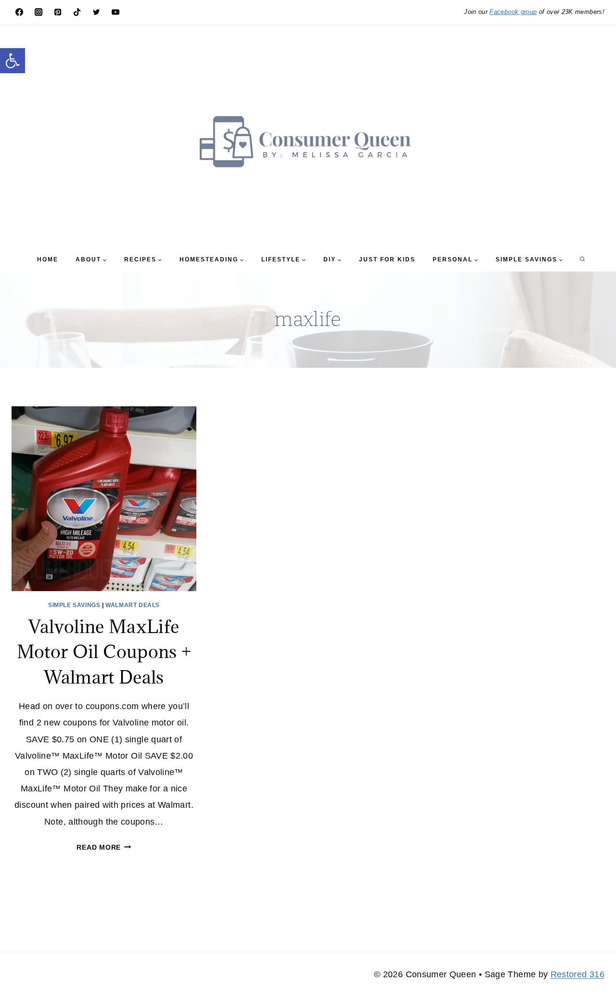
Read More (104, 847)
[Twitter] (96, 12)
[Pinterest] (57, 12)
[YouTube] (115, 12)
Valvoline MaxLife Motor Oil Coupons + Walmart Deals (104, 651)
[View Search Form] (582, 259)
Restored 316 (577, 974)
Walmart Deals (132, 605)
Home (47, 259)
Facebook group (513, 11)
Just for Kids (387, 259)
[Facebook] (19, 12)
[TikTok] (77, 12)
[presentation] (104, 498)
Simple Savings (74, 605)
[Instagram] (38, 12)
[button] (12, 60)
